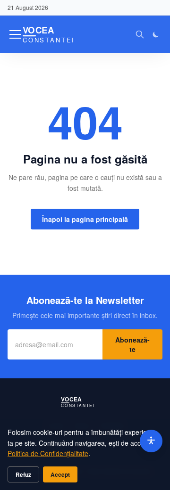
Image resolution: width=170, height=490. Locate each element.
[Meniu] (15, 34)
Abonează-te (132, 344)
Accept (60, 474)
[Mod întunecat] (155, 34)
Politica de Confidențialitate (48, 453)
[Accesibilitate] (151, 441)
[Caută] (139, 34)
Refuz (23, 474)
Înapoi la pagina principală (85, 219)
